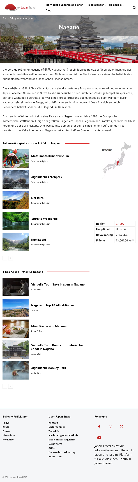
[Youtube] (99, 438)
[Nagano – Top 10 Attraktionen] (16, 308)
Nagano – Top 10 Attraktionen (52, 305)
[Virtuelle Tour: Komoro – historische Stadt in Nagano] (16, 349)
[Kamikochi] (16, 242)
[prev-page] (5, 258)
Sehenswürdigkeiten (40, 161)
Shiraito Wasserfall (44, 218)
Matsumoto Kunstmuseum (50, 156)
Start (5, 18)
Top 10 (34, 310)
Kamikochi (38, 239)
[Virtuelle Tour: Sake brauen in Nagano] (16, 287)
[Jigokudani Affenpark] (16, 179)
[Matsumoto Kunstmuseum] (16, 158)
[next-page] (10, 258)
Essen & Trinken (38, 331)
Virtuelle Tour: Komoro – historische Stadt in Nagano (57, 347)
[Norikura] (16, 200)
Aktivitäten (36, 289)
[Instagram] (110, 427)
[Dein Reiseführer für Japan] (11, 7)
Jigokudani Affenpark (46, 177)
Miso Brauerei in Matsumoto (51, 326)
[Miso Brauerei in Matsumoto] (16, 329)
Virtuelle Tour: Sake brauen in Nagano (58, 284)
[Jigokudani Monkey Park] (16, 370)
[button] (134, 7)
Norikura (37, 198)
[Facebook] (99, 427)
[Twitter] (121, 427)
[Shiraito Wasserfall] (16, 221)
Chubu (120, 223)
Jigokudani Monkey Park (48, 368)
